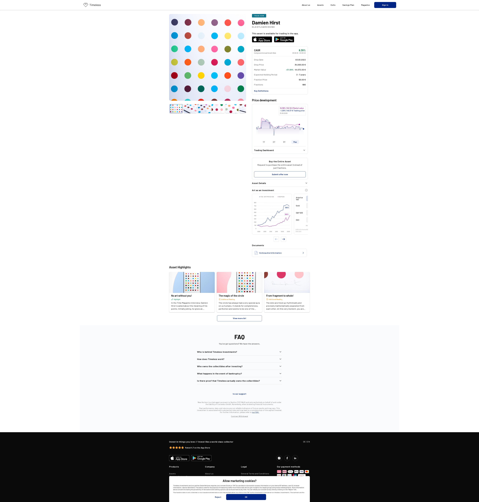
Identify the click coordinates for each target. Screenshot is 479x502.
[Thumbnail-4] (232, 108)
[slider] (280, 122)
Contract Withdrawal (239, 416)
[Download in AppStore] (262, 39)
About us (209, 473)
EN (308, 441)
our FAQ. (255, 412)
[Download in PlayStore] (284, 39)
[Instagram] (279, 458)
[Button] (306, 190)
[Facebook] (287, 458)
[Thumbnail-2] (204, 108)
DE (304, 441)
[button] (385, 5)
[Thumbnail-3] (218, 108)
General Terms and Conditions (255, 473)
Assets (172, 473)
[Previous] (276, 239)
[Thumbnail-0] (176, 108)
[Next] (283, 239)
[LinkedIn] (295, 458)
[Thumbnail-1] (190, 108)
